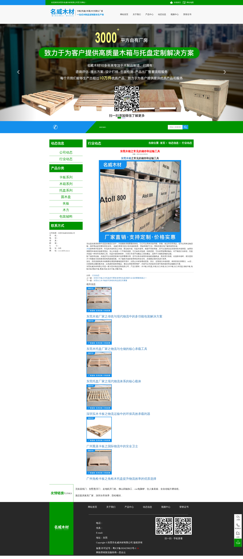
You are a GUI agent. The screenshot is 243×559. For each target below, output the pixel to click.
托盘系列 (66, 190)
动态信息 (162, 14)
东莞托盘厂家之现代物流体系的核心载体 (113, 381)
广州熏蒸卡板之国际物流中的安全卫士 (112, 446)
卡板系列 (66, 177)
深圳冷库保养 (102, 495)
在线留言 (177, 2)
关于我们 (137, 14)
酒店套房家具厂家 (84, 495)
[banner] (119, 118)
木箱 (88, 249)
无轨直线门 (81, 489)
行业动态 (66, 159)
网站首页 (124, 14)
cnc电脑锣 (140, 489)
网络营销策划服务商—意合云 (111, 552)
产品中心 (149, 14)
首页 (162, 142)
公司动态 (66, 152)
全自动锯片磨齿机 (169, 489)
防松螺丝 (116, 495)
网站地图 (190, 2)
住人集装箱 (152, 489)
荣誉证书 (187, 14)
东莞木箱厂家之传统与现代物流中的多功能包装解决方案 (124, 316)
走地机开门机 (109, 489)
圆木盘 (66, 197)
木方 (66, 210)
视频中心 (175, 14)
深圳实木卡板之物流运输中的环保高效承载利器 (118, 413)
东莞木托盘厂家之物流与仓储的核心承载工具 (116, 348)
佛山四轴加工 (125, 489)
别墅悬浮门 (94, 489)
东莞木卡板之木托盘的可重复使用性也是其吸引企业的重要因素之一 (120, 278)
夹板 (66, 203)
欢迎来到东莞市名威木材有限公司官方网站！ (69, 2)
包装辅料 (66, 216)
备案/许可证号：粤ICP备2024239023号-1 (116, 548)
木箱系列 (66, 184)
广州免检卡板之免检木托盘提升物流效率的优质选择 (121, 478)
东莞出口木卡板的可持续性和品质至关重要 (110, 280)
